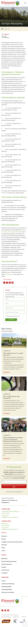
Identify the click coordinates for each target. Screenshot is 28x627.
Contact (3, 550)
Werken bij (4, 544)
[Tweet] (7, 283)
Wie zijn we (4, 536)
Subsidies (3, 567)
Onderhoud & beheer (6, 564)
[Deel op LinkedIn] (10, 283)
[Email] (12, 283)
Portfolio (3, 539)
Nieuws (7, 34)
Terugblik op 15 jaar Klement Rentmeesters (12, 542)
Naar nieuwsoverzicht (7, 331)
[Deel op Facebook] (4, 283)
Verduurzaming (5, 570)
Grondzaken (4, 573)
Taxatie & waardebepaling (7, 583)
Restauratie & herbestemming (8, 561)
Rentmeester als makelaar (7, 592)
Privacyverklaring (6, 617)
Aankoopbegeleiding (6, 589)
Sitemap (23, 617)
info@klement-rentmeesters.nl (9, 517)
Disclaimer (16, 617)
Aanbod (3, 580)
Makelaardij (4, 558)
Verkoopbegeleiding (6, 586)
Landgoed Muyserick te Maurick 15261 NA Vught (10, 512)
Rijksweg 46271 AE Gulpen (5, 524)
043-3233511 (9, 274)
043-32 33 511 (4, 515)
